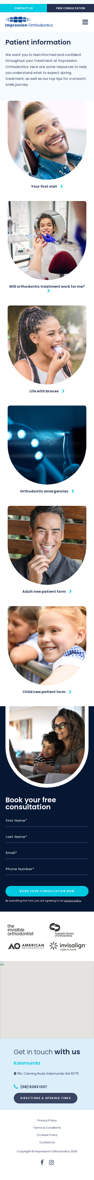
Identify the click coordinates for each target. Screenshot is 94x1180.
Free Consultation (70, 8)
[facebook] (42, 1162)
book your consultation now (47, 891)
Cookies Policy (47, 1135)
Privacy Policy (47, 1120)
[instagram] (51, 1162)
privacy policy (72, 900)
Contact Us (23, 8)
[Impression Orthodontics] (29, 22)
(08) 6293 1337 (33, 1086)
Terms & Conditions (47, 1128)
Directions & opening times (45, 1098)
